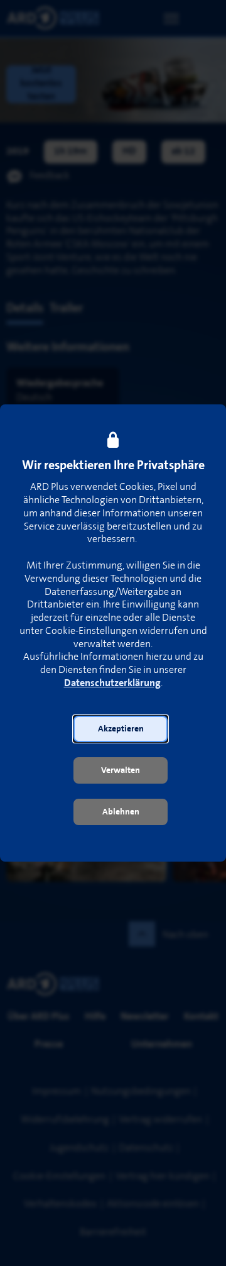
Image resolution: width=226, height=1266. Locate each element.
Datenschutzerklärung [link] (112, 683)
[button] (120, 729)
